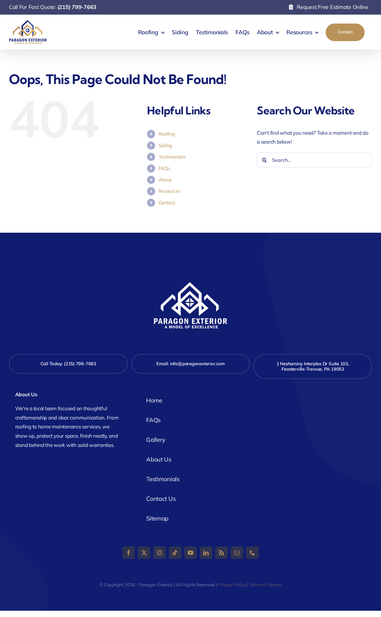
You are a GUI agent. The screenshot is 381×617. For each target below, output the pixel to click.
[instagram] (159, 552)
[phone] (252, 552)
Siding (165, 145)
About (165, 180)
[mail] (237, 552)
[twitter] (144, 552)
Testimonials (172, 157)
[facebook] (128, 552)
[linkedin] (206, 552)
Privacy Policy (232, 585)
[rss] (221, 552)
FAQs (164, 168)
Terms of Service (265, 585)
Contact (167, 203)
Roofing (167, 134)
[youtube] (190, 552)
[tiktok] (175, 552)
